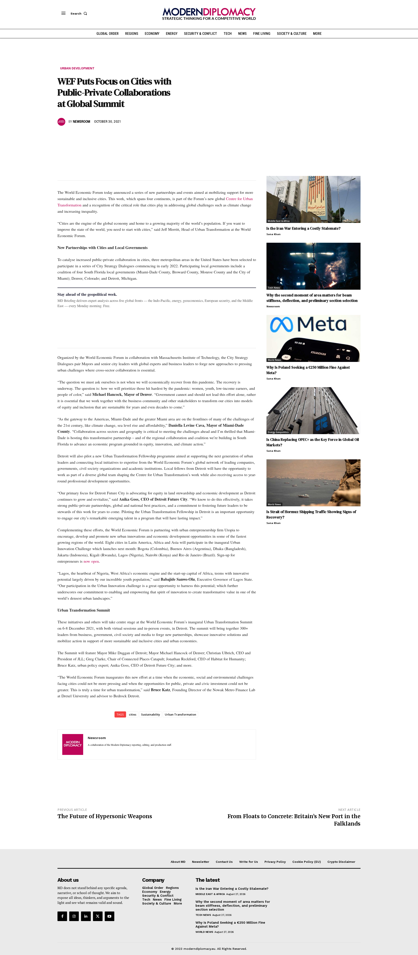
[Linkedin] (92, 134)
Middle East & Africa (279, 220)
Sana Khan (273, 234)
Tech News (274, 287)
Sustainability (150, 714)
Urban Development (77, 68)
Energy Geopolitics (278, 432)
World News (274, 359)
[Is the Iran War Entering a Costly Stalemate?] (313, 199)
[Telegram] (112, 134)
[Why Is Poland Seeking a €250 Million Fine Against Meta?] (313, 338)
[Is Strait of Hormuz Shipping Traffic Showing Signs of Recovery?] (313, 482)
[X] (71, 134)
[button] (80, 13)
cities (132, 714)
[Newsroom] (62, 122)
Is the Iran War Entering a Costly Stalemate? (303, 228)
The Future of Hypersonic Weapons (104, 816)
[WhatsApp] (82, 134)
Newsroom (81, 121)
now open (91, 561)
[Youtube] (109, 916)
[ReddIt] (102, 134)
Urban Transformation (180, 714)
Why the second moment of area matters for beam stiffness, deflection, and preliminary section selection (312, 298)
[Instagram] (74, 916)
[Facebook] (61, 134)
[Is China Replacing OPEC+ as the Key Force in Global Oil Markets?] (313, 410)
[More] (122, 134)
